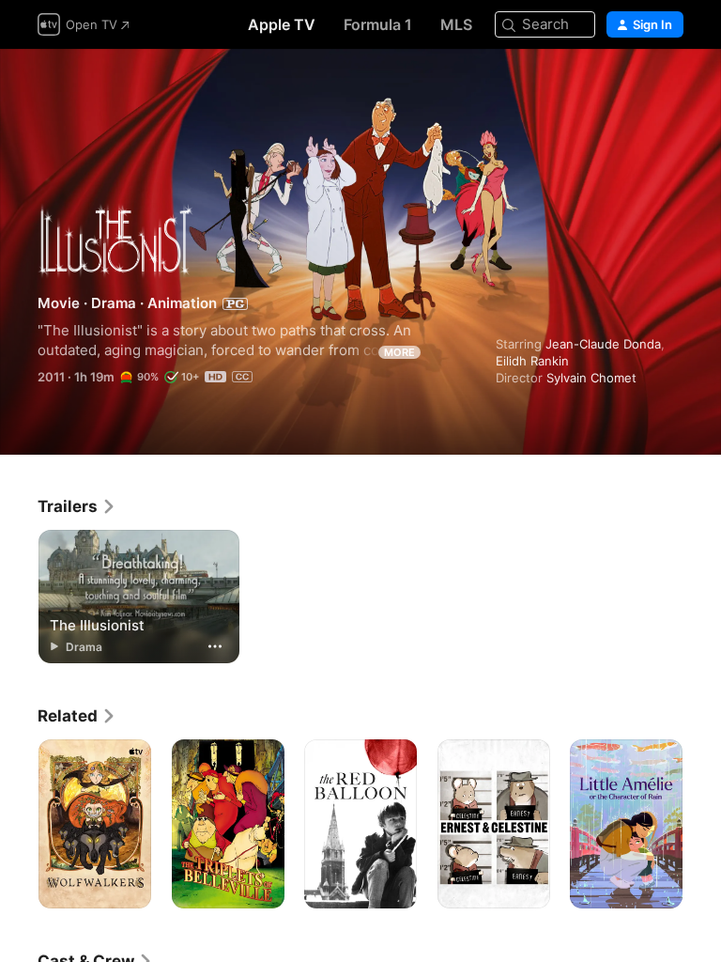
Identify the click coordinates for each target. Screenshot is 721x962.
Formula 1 (378, 24)
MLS (456, 24)
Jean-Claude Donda (603, 343)
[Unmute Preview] (670, 86)
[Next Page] (702, 824)
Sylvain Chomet (591, 377)
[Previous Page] (19, 824)
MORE (399, 352)
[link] (77, 506)
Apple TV (281, 24)
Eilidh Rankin (532, 360)
